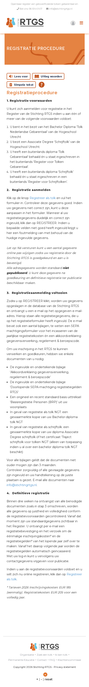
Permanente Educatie (21, 659)
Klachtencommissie (69, 659)
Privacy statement (65, 666)
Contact (42, 659)
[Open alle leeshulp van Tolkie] (41, 85)
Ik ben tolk (61, 654)
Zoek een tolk (44, 654)
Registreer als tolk (43, 198)
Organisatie (27, 654)
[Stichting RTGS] (24, 22)
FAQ (52, 659)
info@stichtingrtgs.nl (60, 8)
